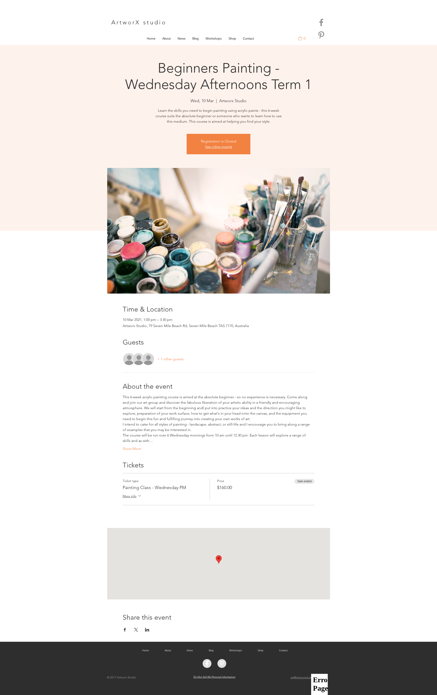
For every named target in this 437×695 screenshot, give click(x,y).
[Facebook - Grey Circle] (207, 663)
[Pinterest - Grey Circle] (221, 663)
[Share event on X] (136, 630)
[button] (304, 38)
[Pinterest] (321, 35)
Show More (132, 448)
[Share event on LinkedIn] (147, 630)
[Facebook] (321, 22)
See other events (218, 147)
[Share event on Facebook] (125, 630)
